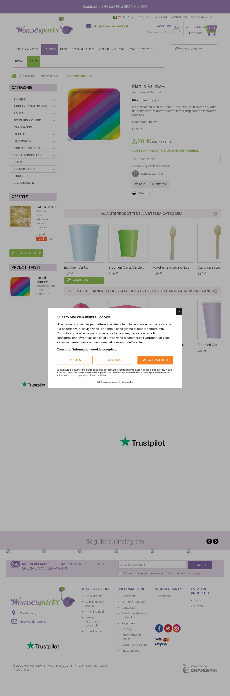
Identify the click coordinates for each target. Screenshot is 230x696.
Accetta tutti (155, 360)
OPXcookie (103, 382)
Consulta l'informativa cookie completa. (87, 349)
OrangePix (127, 382)
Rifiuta (75, 360)
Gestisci (115, 360)
